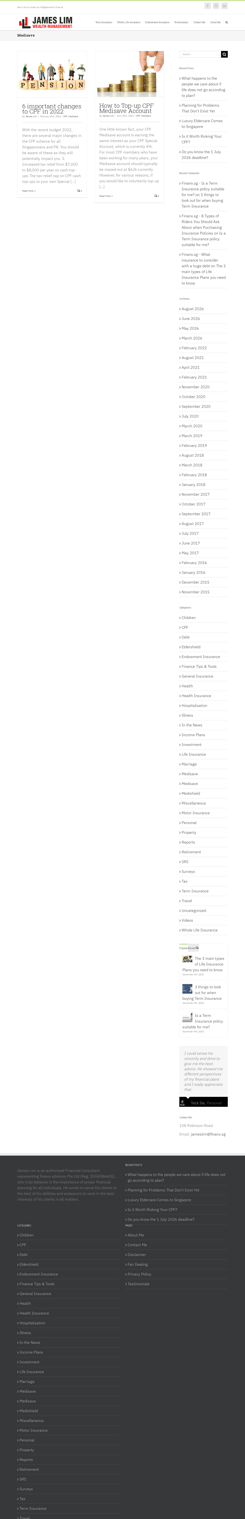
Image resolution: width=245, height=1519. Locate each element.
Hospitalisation (194, 705)
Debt (186, 637)
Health (187, 685)
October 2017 (193, 504)
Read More (27, 190)
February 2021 (194, 377)
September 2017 (196, 513)
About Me (136, 1235)
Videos (187, 920)
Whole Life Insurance (200, 930)
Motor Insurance (196, 812)
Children (189, 617)
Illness (187, 715)
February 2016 (194, 562)
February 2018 (194, 474)
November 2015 (196, 591)
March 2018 (192, 465)
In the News (192, 725)
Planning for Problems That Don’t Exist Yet (163, 1190)
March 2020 (192, 425)
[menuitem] (106, 22)
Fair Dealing (138, 1264)
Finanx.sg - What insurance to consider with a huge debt (200, 260)
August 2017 (193, 523)
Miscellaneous (194, 803)
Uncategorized (194, 910)
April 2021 (191, 367)
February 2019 (194, 445)
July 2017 (190, 533)
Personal (189, 822)
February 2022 (194, 347)
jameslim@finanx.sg (208, 1134)
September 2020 (196, 406)
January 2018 (193, 484)
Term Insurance (195, 891)
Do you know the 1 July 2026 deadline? (161, 1219)
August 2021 (193, 357)
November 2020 (196, 386)
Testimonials (138, 1283)
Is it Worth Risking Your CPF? (152, 1209)
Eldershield (191, 646)
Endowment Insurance (201, 656)
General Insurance (197, 676)
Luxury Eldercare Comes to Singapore (159, 1199)
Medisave (73, 116)
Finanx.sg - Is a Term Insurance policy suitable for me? (203, 189)
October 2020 (193, 396)
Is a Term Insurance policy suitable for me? (204, 239)
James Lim (31, 116)
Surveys (188, 871)
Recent (192, 948)
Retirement (191, 851)
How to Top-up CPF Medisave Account (126, 108)
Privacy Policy (139, 1274)
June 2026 (191, 318)
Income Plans (193, 734)
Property (189, 832)
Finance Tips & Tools (199, 666)
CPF (65, 116)
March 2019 (192, 435)
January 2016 (193, 572)
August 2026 (193, 308)
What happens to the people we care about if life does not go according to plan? (176, 1177)
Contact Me (137, 1244)
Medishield (191, 793)
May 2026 (190, 328)
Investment (192, 744)
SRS (185, 861)
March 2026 (192, 338)
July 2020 (190, 416)
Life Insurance (194, 754)
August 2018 (193, 455)
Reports (188, 842)
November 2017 (196, 494)
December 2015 (195, 582)
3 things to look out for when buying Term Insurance (202, 200)
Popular (184, 948)
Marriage (189, 764)
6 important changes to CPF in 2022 (51, 108)
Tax (185, 881)
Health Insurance (196, 695)
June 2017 (191, 543)
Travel (187, 900)
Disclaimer (137, 1254)
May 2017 (190, 552)
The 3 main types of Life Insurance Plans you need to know (203, 964)
